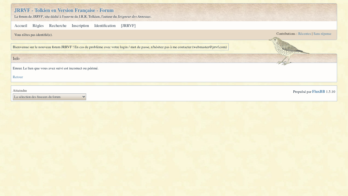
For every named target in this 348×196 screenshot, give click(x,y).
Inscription (80, 25)
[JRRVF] (128, 25)
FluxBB (318, 91)
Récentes (304, 33)
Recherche (58, 25)
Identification (105, 25)
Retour (18, 76)
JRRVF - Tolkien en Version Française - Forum (64, 10)
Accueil (20, 25)
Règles (38, 25)
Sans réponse (322, 33)
